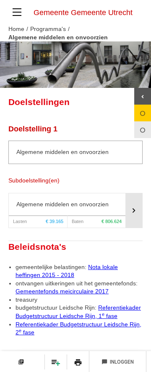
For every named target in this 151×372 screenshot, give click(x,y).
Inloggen (118, 362)
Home (16, 29)
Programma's (48, 29)
